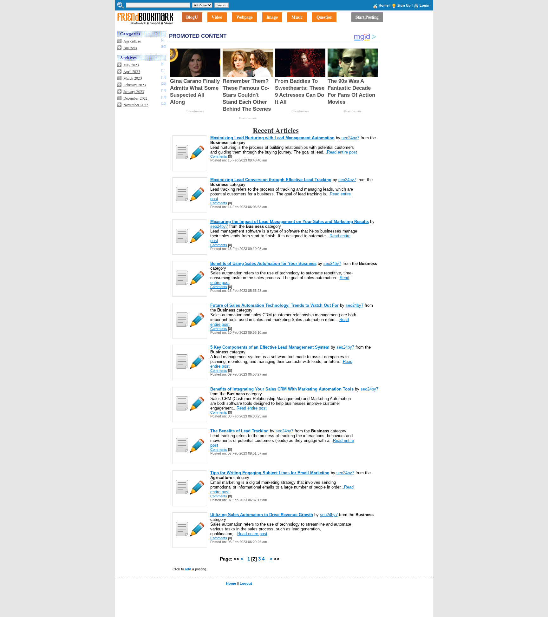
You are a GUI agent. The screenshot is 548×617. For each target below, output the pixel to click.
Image (272, 17)
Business (130, 47)
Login (424, 5)
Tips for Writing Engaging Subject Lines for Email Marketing (269, 472)
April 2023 (131, 71)
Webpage (244, 17)
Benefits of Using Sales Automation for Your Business (263, 263)
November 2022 (135, 104)
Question (324, 17)
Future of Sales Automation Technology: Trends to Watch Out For (274, 305)
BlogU (192, 17)
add (188, 569)
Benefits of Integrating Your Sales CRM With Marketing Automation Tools (282, 389)
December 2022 (135, 98)
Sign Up (404, 5)
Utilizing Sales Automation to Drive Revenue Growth (261, 514)
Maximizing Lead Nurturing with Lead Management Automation (272, 137)
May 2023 (131, 64)
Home (383, 5)
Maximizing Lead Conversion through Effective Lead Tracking (270, 179)
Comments (218, 156)
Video (217, 17)
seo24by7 (350, 137)
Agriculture (132, 40)
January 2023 (133, 91)
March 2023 (132, 78)
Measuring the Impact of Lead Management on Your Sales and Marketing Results (289, 221)
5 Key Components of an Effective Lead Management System (269, 347)
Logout (246, 583)
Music (297, 17)
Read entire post (342, 152)
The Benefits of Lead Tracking (239, 431)
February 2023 (134, 84)
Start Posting (367, 17)
